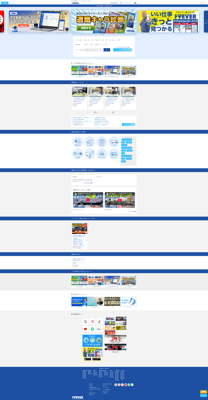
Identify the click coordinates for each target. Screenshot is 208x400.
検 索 (107, 49)
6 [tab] (104, 34)
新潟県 (101, 371)
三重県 (107, 374)
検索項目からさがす (93, 392)
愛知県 (107, 373)
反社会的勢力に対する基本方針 (95, 389)
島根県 (118, 372)
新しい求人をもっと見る (128, 124)
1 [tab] (96, 34)
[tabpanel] (104, 22)
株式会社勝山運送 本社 (78, 123)
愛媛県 (118, 379)
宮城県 (85, 374)
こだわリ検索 (123, 49)
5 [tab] (103, 34)
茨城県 (90, 371)
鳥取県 (118, 371)
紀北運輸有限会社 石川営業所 (101, 121)
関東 (92, 40)
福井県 (101, 374)
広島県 (118, 374)
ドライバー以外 (104, 44)
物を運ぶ (86, 44)
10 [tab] (111, 34)
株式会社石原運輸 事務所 (78, 119)
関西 (106, 40)
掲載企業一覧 (91, 394)
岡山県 (118, 373)
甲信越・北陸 (97, 40)
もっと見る (131, 211)
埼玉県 (96, 371)
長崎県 (123, 373)
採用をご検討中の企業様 (107, 384)
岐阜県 (107, 371)
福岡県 (123, 371)
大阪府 (112, 373)
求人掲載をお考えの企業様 (4, 3)
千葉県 (96, 372)
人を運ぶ (91, 44)
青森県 (85, 372)
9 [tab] (109, 34)
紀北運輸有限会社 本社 (99, 117)
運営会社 (91, 384)
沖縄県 (123, 379)
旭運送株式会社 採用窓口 (100, 119)
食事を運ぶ (97, 44)
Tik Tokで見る (87, 183)
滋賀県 (112, 371)
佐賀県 (123, 372)
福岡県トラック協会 (115, 351)
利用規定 (91, 385)
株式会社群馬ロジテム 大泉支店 (101, 123)
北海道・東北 (87, 40)
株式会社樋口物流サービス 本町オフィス (82, 117)
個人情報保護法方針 (93, 387)
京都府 (112, 372)
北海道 (85, 371)
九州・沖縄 (117, 40)
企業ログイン (203, 2)
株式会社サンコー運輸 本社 (100, 124)
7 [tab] (106, 34)
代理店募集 (105, 392)
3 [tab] (99, 34)
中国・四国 (111, 40)
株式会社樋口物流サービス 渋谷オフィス (82, 121)
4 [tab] (101, 34)
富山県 (101, 372)
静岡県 (107, 372)
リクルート (91, 390)
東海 (103, 40)
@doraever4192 (99, 176)
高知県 (118, 380)
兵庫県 (112, 374)
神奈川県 (96, 374)
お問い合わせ (105, 391)
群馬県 (90, 373)
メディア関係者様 (106, 389)
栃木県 (90, 372)
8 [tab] (108, 34)
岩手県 (85, 373)
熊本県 (123, 374)
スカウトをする (105, 387)
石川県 (101, 373)
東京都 (96, 373)
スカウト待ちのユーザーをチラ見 (12, 3)
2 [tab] (98, 34)
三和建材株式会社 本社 (78, 124)
